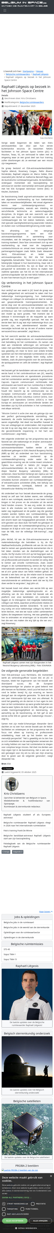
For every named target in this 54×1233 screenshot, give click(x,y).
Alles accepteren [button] (14, 1221)
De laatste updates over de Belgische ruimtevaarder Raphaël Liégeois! (27, 1024)
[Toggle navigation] (5, 10)
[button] (27, 1197)
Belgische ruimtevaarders (32, 102)
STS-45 (7, 949)
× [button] (51, 1176)
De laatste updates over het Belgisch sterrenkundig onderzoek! (27, 1091)
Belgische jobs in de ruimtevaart (19, 922)
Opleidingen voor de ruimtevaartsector (22, 932)
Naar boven (45, 911)
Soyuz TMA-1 (10, 954)
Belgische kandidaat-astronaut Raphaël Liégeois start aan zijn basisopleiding (27, 837)
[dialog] (27, 1203)
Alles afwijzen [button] (40, 1221)
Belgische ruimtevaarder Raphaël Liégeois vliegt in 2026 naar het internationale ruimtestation (27, 824)
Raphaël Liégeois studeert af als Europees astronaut (27, 816)
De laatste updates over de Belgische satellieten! (27, 1157)
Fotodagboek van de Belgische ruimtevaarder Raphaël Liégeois (27, 845)
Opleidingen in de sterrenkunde (19, 937)
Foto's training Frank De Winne (18, 830)
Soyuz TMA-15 (10, 959)
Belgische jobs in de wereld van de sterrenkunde (26, 927)
